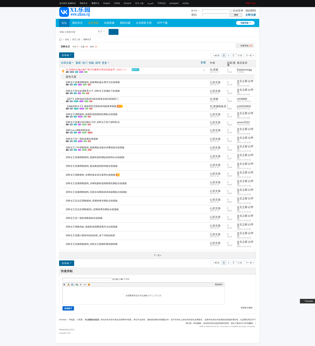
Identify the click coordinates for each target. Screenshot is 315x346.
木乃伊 (86, 101)
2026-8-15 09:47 (243, 86)
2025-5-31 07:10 (243, 109)
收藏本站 (72, 3)
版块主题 (71, 76)
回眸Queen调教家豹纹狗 (78, 130)
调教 (71, 84)
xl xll (76, 72)
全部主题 (66, 62)
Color (68, 284)
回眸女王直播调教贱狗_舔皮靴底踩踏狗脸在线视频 (91, 166)
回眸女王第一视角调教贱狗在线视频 (84, 218)
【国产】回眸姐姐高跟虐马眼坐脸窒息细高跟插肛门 (92, 99)
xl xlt (86, 72)
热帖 (91, 62)
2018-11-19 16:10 (244, 168)
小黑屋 (80, 320)
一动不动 (90, 132)
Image (72, 284)
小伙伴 (80, 84)
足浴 (89, 141)
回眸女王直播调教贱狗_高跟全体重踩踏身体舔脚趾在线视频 (96, 192)
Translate (309, 301)
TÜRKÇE (162, 3)
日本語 (117, 3)
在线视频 (82, 108)
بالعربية (150, 3)
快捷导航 (245, 23)
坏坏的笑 (76, 101)
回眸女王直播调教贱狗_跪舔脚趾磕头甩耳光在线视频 (93, 82)
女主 (79, 124)
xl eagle (71, 72)
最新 (78, 62)
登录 (150, 295)
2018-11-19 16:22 (244, 160)
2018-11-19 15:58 (244, 203)
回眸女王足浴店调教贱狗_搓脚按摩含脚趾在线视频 (91, 201)
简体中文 (84, 3)
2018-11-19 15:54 (244, 212)
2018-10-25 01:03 (244, 238)
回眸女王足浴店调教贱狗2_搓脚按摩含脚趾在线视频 (92, 209)
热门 (84, 62)
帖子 (100, 31)
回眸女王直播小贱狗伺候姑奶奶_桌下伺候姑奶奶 (90, 235)
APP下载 (162, 22)
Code (84, 284)
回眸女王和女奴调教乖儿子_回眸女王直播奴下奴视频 (93, 91)
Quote (80, 284)
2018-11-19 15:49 (244, 229)
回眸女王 (87, 39)
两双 (87, 93)
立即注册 (250, 14)
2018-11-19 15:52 (244, 220)
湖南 (75, 93)
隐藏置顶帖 (204, 70)
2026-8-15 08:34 (243, 94)
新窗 (203, 62)
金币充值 (93, 22)
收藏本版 (246, 46)
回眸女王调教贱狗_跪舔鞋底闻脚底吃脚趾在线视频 (91, 114)
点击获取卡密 (144, 22)
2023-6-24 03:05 (243, 118)
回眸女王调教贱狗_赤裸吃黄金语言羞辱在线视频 (90, 175)
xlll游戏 (81, 72)
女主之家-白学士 (245, 82)
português (174, 3)
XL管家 (214, 69)
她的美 (85, 84)
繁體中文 (95, 3)
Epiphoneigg (244, 69)
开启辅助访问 (244, 2)
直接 (89, 116)
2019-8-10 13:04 (243, 125)
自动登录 (238, 10)
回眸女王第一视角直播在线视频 (82, 139)
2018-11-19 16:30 (244, 142)
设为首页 (63, 3)
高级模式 (219, 284)
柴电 (85, 116)
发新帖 (66, 55)
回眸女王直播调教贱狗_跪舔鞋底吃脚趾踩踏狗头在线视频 (95, 157)
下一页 (249, 55)
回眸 (89, 84)
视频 (89, 124)
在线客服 (109, 22)
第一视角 (76, 108)
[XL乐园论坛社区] (75, 15)
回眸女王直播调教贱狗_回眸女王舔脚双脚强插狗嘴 (91, 244)
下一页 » (157, 255)
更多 (104, 62)
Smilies (89, 284)
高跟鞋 (89, 149)
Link (76, 284)
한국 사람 (139, 3)
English (106, 3)
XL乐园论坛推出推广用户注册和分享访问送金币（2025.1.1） (97, 69)
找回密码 (250, 10)
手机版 (72, 320)
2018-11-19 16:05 (244, 194)
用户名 (194, 10)
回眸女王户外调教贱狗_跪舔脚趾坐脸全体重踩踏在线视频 (95, 147)
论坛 (64, 22)
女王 (75, 84)
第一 (91, 108)
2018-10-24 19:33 (244, 246)
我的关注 (77, 22)
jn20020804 (244, 106)
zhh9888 (242, 99)
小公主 (81, 101)
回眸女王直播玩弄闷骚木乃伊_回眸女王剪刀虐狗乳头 (93, 122)
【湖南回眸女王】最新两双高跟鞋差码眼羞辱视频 (91, 106)
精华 (98, 62)
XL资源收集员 (218, 106)
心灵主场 (215, 82)
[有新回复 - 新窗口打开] (63, 83)
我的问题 (125, 22)
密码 (194, 14)
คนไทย (186, 3)
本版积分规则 (246, 308)
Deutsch (127, 3)
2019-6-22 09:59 (243, 134)
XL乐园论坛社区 (60, 39)
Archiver (63, 320)
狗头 (91, 101)
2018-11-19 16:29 (244, 151)
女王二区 (76, 39)
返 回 (217, 55)
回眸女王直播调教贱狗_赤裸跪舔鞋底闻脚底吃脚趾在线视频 (96, 183)
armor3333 (243, 122)
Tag (67, 72)
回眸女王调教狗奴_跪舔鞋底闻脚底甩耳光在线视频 (91, 227)
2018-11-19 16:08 (244, 186)
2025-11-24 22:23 (244, 101)
